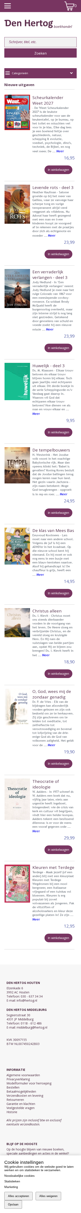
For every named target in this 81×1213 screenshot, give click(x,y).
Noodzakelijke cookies (19, 1175)
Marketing (11, 1187)
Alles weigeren (48, 1196)
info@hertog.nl (27, 1000)
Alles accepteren (18, 1196)
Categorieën (20, 73)
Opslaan (13, 1204)
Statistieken (12, 1181)
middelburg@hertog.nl (32, 1027)
